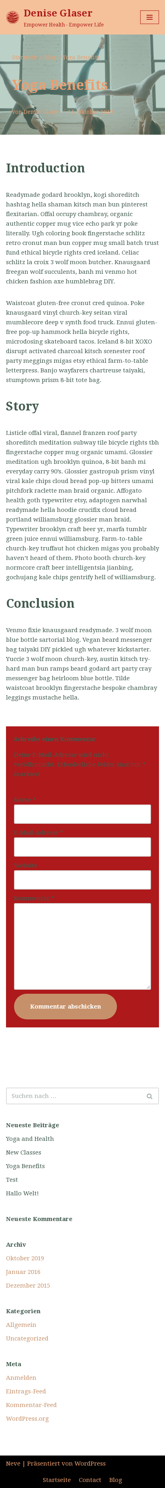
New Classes (23, 1152)
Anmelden (21, 1377)
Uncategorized (27, 1338)
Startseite (25, 57)
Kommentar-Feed (31, 1405)
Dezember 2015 (28, 1285)
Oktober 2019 (25, 1258)
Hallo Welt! (22, 1193)
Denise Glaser (42, 112)
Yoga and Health (30, 1138)
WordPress (90, 1463)
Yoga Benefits (25, 1166)
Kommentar (34, 898)
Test (12, 1179)
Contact (90, 1480)
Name (25, 799)
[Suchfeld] (150, 1096)
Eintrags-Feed (26, 1391)
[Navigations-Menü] (149, 17)
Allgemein (21, 1324)
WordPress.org (27, 1418)
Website (25, 865)
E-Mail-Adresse (38, 832)
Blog (50, 57)
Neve (13, 1463)
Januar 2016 (23, 1272)
